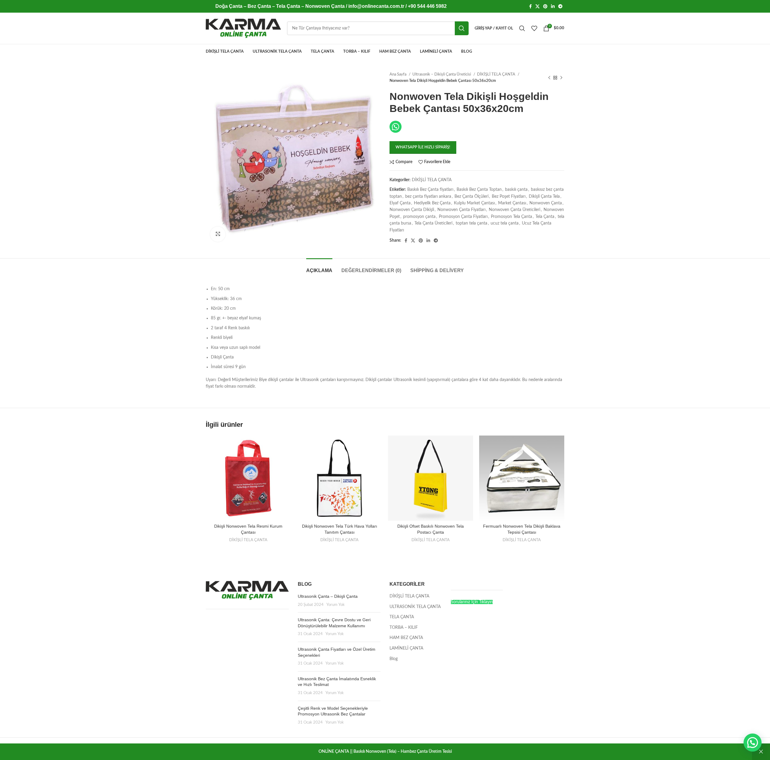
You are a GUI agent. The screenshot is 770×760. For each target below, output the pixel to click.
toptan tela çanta (471, 223)
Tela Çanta (544, 217)
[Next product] (561, 78)
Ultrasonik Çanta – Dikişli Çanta (328, 596)
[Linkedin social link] (552, 6)
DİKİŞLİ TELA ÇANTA (496, 74)
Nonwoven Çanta (545, 203)
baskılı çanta (516, 190)
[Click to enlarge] (217, 234)
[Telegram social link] (560, 6)
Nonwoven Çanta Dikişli (412, 210)
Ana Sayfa (398, 74)
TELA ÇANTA (402, 617)
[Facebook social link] (530, 6)
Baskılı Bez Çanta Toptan (479, 190)
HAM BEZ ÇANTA (406, 638)
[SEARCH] (462, 28)
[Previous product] (549, 78)
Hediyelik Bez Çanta (432, 203)
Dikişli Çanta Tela (544, 196)
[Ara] (522, 28)
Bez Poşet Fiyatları (508, 196)
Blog (394, 659)
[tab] (319, 267)
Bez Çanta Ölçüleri (471, 196)
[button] (753, 743)
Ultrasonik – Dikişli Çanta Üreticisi (442, 74)
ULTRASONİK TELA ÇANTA (415, 607)
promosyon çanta (419, 217)
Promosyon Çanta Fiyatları (463, 217)
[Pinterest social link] (545, 6)
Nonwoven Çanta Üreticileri (514, 210)
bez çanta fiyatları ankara (428, 196)
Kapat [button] (761, 751)
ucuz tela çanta (505, 223)
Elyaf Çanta (400, 203)
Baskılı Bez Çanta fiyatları (430, 190)
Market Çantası (512, 203)
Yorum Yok (335, 604)
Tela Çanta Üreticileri (433, 223)
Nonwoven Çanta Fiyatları (461, 210)
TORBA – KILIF (404, 627)
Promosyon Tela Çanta (511, 217)
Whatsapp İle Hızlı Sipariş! (423, 147)
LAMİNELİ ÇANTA (406, 648)
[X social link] (537, 6)
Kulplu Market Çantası (474, 203)
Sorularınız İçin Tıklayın (472, 602)
